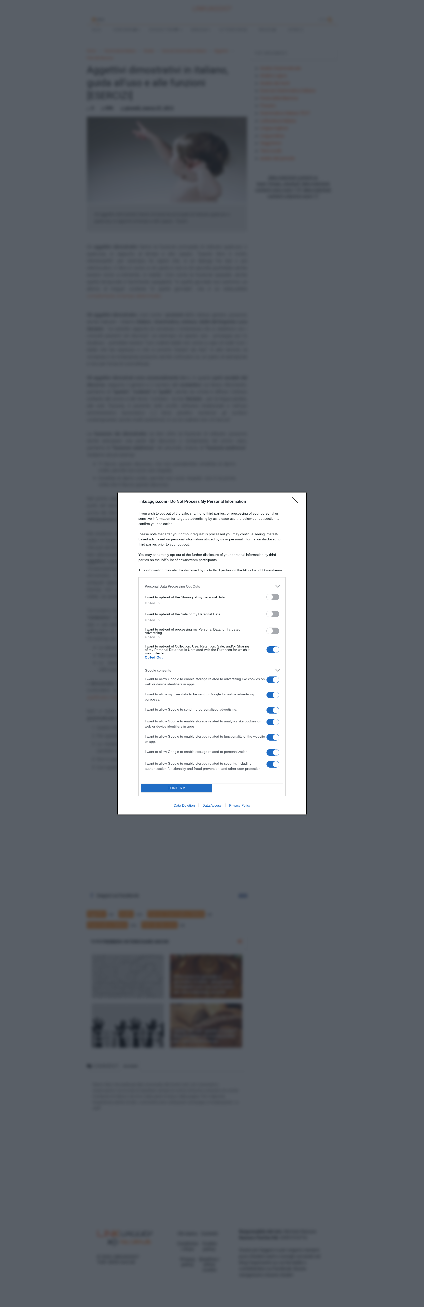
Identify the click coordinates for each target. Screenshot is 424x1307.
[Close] (297, 501)
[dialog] (212, 653)
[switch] (272, 597)
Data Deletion (184, 805)
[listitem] (212, 586)
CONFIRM (177, 788)
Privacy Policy (240, 805)
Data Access (212, 805)
